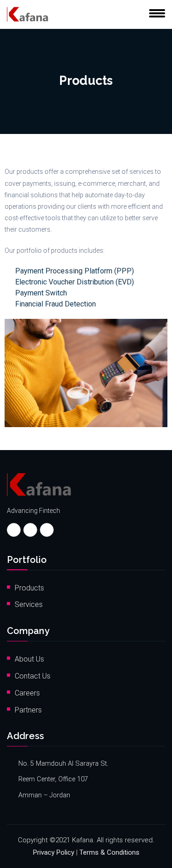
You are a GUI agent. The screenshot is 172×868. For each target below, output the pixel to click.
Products (29, 588)
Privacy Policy (53, 852)
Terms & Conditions (109, 852)
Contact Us (32, 676)
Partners (28, 710)
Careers (27, 693)
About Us (29, 659)
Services (29, 604)
